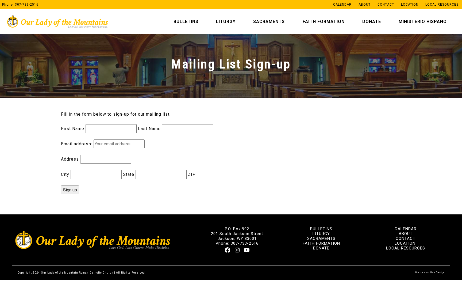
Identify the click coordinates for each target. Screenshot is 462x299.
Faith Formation (324, 21)
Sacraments (269, 21)
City (65, 174)
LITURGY (321, 233)
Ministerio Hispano (423, 21)
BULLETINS (321, 228)
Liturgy (226, 21)
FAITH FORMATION (321, 243)
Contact (386, 4)
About (365, 4)
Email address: (76, 143)
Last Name (149, 128)
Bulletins (186, 21)
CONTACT (405, 238)
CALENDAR (406, 228)
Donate (371, 21)
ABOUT (406, 233)
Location (409, 4)
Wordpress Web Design (430, 272)
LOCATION (405, 243)
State (128, 174)
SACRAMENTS (321, 238)
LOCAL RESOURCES (405, 248)
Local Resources (442, 4)
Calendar (342, 4)
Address (70, 159)
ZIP (192, 174)
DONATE (321, 248)
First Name (72, 128)
